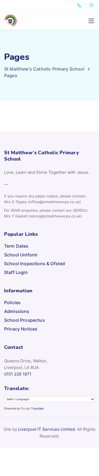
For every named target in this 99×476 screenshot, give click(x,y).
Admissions (16, 311)
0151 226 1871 (17, 374)
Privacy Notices (20, 329)
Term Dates (16, 246)
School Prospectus (24, 320)
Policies (12, 302)
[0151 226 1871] (80, 5)
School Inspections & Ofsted (34, 263)
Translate (37, 408)
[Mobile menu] (91, 21)
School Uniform (20, 254)
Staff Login (16, 272)
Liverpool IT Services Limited (46, 429)
